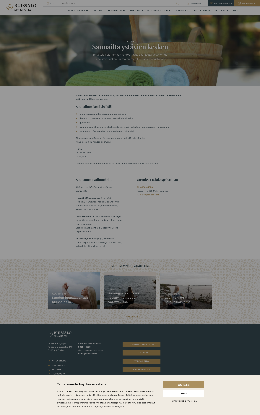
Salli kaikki (184, 385)
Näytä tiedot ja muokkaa (184, 401)
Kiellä (184, 393)
